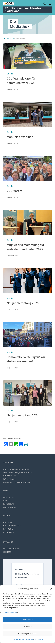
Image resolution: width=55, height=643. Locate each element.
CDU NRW (7, 522)
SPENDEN (7, 552)
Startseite (9, 38)
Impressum (39, 639)
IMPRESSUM (8, 504)
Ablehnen (27, 626)
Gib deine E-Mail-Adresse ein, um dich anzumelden (27, 575)
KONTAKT (7, 500)
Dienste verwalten (10, 612)
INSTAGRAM (8, 532)
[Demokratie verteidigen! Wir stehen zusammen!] (27, 334)
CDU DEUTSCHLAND (11, 525)
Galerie (10, 74)
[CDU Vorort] (27, 168)
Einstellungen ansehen (27, 633)
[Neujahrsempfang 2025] (27, 280)
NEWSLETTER (9, 497)
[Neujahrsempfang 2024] (27, 393)
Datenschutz (29, 639)
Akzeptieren (27, 619)
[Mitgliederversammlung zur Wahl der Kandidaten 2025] (27, 222)
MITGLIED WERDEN (11, 548)
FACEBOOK (8, 529)
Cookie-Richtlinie (18, 639)
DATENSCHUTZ (9, 507)
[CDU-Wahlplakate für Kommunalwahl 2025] (27, 56)
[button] (51, 588)
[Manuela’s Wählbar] (27, 114)
